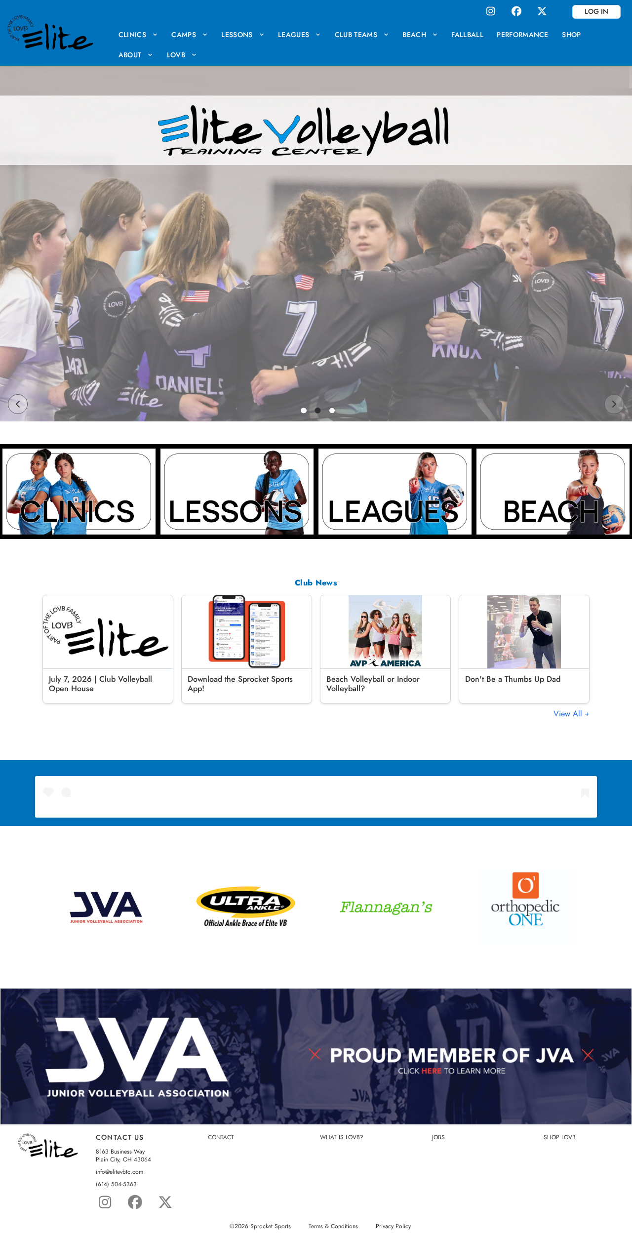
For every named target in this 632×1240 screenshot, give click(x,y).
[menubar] (368, 44)
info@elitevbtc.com (119, 1172)
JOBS (438, 1137)
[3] (332, 410)
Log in (596, 11)
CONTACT (221, 1137)
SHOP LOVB (560, 1137)
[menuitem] (138, 34)
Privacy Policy (393, 1226)
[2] (318, 410)
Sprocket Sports (270, 1226)
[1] (303, 410)
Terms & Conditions (333, 1226)
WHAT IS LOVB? (341, 1137)
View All (569, 713)
